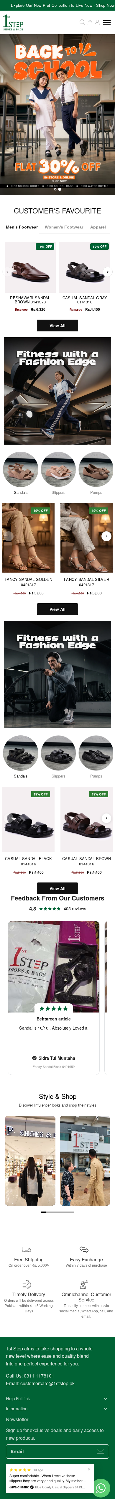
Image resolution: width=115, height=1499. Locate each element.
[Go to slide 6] (67, 1212)
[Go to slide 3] (52, 1212)
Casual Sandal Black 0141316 (28, 861)
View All (57, 325)
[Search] (83, 22)
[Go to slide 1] (43, 1212)
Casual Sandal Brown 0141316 (86, 861)
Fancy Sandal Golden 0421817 (28, 582)
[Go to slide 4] (57, 1212)
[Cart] (90, 22)
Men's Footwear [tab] (22, 227)
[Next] (108, 272)
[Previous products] (9, 536)
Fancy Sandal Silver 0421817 (86, 582)
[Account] (97, 22)
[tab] (55, 189)
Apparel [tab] (98, 227)
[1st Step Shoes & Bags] (57, 114)
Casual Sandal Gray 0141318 (85, 300)
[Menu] (107, 22)
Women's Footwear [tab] (64, 227)
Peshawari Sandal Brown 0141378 (30, 300)
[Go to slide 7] (71, 1212)
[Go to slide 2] (48, 1212)
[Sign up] (100, 1451)
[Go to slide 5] (62, 1212)
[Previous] (7, 272)
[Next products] (106, 536)
